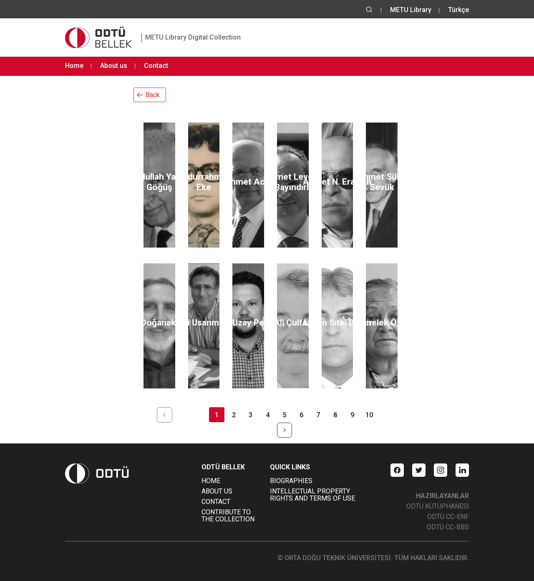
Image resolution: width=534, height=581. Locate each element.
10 (369, 415)
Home (74, 66)
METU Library (410, 10)
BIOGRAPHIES (291, 481)
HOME (211, 481)
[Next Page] (284, 430)
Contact (156, 66)
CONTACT (216, 502)
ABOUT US (217, 491)
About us (113, 66)
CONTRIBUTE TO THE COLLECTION (228, 515)
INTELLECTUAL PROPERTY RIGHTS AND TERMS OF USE (312, 494)
